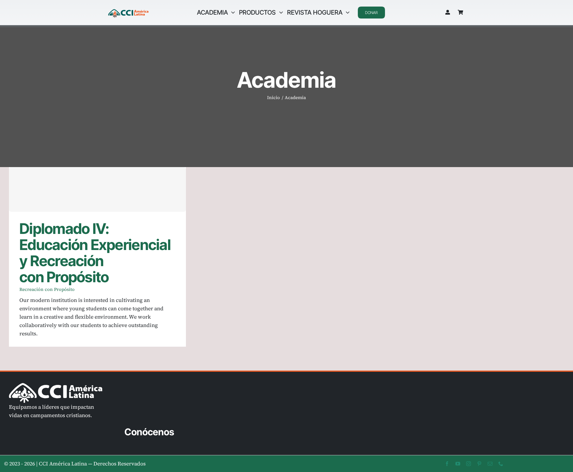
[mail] (490, 463)
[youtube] (457, 463)
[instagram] (468, 463)
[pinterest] (479, 463)
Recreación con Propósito (47, 289)
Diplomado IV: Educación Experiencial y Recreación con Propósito (97, 189)
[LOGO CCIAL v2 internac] (128, 9)
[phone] (500, 463)
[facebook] (447, 463)
